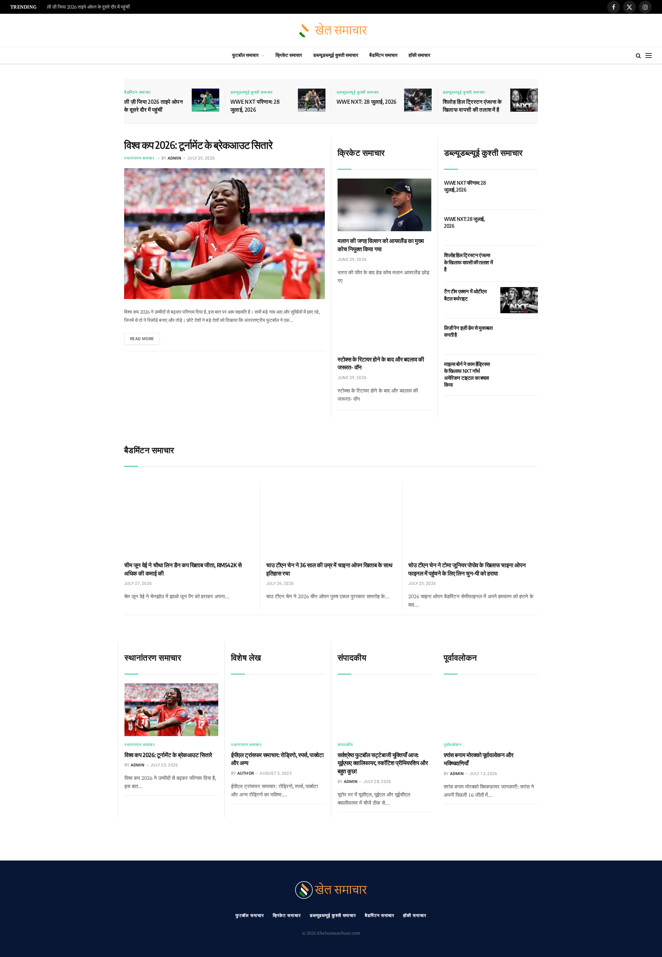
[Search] (638, 55)
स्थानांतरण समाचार (139, 158)
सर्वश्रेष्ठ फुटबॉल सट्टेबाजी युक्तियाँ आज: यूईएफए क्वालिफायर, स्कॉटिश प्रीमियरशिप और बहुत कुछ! (383, 763)
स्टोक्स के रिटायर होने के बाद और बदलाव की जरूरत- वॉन (381, 363)
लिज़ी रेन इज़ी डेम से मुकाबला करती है (468, 331)
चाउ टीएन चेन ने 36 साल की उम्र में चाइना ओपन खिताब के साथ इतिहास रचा (329, 569)
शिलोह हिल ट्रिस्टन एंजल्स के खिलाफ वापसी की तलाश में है (472, 105)
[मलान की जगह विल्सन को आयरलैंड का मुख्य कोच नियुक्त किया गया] (384, 205)
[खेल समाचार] (331, 30)
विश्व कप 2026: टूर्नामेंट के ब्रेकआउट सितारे (198, 144)
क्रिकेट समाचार (288, 55)
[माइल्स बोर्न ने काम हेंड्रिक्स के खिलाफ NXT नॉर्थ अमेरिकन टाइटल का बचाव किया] (519, 373)
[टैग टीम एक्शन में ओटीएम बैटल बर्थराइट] (519, 300)
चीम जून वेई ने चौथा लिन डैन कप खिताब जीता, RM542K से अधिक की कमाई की (182, 569)
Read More (142, 338)
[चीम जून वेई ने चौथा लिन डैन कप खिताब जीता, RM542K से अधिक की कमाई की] (189, 519)
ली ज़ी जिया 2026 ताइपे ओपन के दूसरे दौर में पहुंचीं (153, 105)
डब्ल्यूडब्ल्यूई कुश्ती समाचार (335, 55)
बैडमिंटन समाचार (383, 55)
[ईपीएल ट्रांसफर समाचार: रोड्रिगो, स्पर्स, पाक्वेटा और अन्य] (278, 709)
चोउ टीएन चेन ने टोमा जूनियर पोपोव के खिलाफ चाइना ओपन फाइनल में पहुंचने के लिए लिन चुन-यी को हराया (466, 569)
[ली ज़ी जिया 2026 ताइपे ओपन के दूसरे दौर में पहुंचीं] (205, 100)
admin (174, 158)
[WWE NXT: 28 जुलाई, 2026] (418, 100)
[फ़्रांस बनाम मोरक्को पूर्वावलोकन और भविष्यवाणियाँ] (491, 709)
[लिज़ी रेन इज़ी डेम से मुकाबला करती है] (519, 336)
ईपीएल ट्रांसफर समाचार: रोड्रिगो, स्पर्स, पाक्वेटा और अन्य (277, 759)
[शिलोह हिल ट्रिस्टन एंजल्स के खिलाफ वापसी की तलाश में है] (524, 100)
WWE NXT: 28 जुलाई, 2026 (367, 101)
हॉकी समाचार (419, 55)
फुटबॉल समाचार (245, 55)
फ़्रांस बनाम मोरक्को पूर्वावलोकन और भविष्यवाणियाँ (478, 759)
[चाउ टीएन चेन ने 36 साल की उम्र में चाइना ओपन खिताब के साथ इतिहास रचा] (331, 519)
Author (245, 773)
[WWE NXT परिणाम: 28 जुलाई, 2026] (311, 100)
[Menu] (648, 55)
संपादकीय (345, 744)
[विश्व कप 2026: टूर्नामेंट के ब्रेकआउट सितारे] (224, 233)
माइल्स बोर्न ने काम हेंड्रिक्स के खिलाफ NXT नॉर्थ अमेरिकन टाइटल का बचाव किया (467, 374)
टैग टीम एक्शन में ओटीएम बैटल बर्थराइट (465, 294)
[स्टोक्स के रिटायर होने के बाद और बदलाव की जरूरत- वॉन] (384, 323)
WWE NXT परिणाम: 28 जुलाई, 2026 (80, 7)
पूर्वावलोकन (453, 744)
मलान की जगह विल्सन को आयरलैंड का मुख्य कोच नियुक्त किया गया (381, 245)
